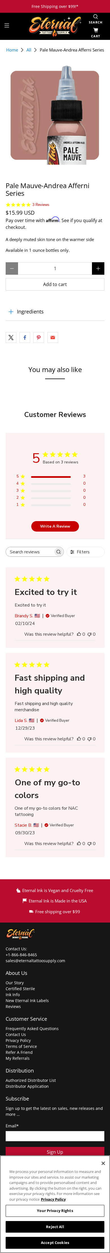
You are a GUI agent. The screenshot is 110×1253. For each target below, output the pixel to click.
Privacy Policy (18, 1040)
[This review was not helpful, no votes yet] (89, 634)
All (29, 50)
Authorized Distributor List (31, 1080)
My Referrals (18, 1058)
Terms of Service (21, 1046)
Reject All (55, 1226)
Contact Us (16, 1034)
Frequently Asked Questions (32, 1028)
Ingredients (30, 311)
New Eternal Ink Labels (27, 1000)
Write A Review (55, 526)
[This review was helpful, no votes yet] (79, 634)
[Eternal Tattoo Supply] (55, 26)
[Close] (103, 1163)
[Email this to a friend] (52, 337)
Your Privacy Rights (55, 1210)
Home (12, 50)
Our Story (15, 982)
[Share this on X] (11, 337)
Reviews (13, 1006)
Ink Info (13, 994)
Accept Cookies (55, 1242)
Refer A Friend (19, 1052)
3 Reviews (40, 205)
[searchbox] (29, 551)
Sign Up (55, 1152)
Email (12, 1126)
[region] (55, 1204)
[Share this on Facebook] (24, 337)
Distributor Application (27, 1086)
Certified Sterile (20, 988)
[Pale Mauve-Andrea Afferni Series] (55, 115)
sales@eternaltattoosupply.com (36, 960)
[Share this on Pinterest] (38, 337)
